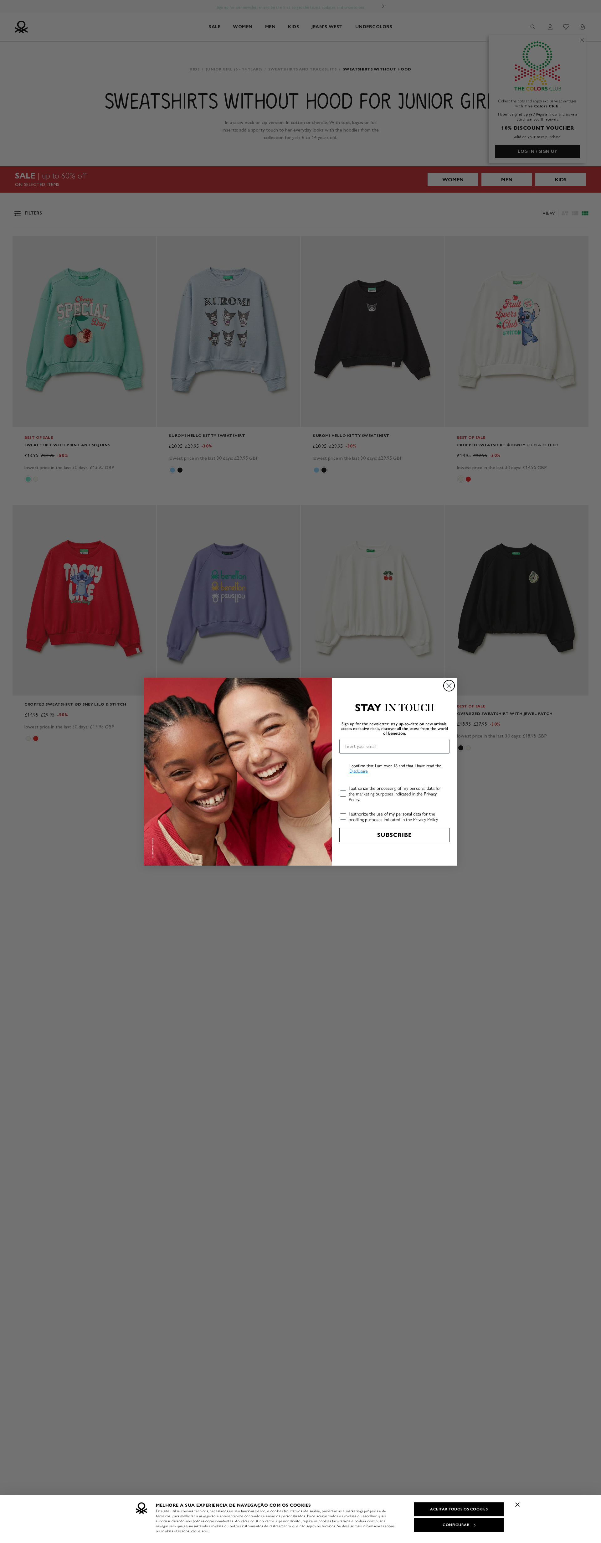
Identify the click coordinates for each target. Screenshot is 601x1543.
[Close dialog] (449, 685)
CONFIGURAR (456, 1525)
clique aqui (199, 1531)
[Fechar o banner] (517, 1504)
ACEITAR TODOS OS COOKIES (459, 1509)
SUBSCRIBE (394, 834)
